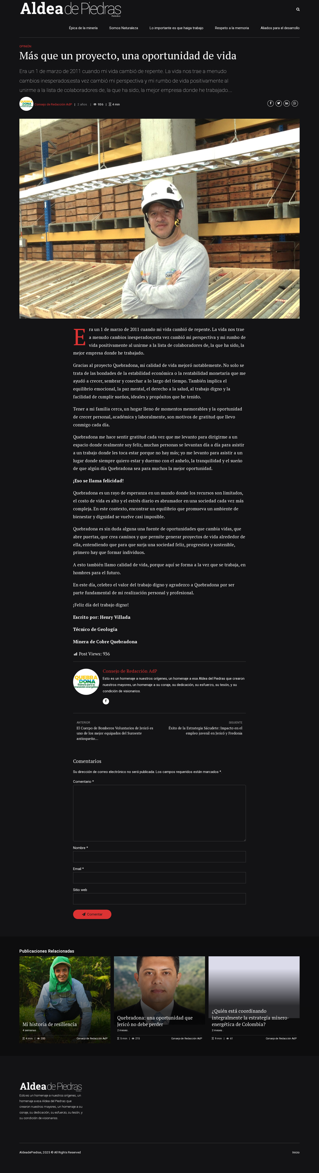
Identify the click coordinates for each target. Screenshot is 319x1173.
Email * (78, 869)
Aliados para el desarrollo (280, 28)
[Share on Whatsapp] (295, 103)
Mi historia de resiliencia (50, 1024)
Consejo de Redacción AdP (53, 104)
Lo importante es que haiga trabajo (176, 28)
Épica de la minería (83, 28)
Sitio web (80, 890)
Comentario (83, 782)
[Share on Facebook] (270, 103)
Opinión (25, 46)
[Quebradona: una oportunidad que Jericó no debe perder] (158, 990)
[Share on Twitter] (279, 103)
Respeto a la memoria (232, 28)
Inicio (296, 1152)
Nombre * (80, 848)
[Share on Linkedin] (287, 103)
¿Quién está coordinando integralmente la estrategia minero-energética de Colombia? (250, 1017)
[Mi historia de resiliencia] (64, 999)
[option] (159, 219)
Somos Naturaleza (123, 28)
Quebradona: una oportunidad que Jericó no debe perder (155, 1021)
